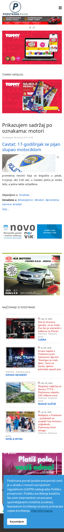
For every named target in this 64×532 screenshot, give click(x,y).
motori (40, 200)
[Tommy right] (32, 47)
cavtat (18, 204)
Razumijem (17, 521)
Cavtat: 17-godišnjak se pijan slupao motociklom (31, 146)
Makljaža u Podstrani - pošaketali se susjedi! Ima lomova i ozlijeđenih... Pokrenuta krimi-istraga (50, 423)
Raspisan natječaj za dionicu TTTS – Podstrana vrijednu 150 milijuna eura (49, 391)
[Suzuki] (32, 20)
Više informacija (41, 511)
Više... (5, 209)
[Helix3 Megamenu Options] (60, 8)
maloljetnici (26, 200)
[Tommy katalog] (32, 96)
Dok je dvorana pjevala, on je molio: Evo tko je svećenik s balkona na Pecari (50, 327)
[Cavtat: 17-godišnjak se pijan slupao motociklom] (28, 163)
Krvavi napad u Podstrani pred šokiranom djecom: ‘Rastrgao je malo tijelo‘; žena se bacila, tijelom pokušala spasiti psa (49, 360)
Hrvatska (24, 195)
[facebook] (30, 27)
